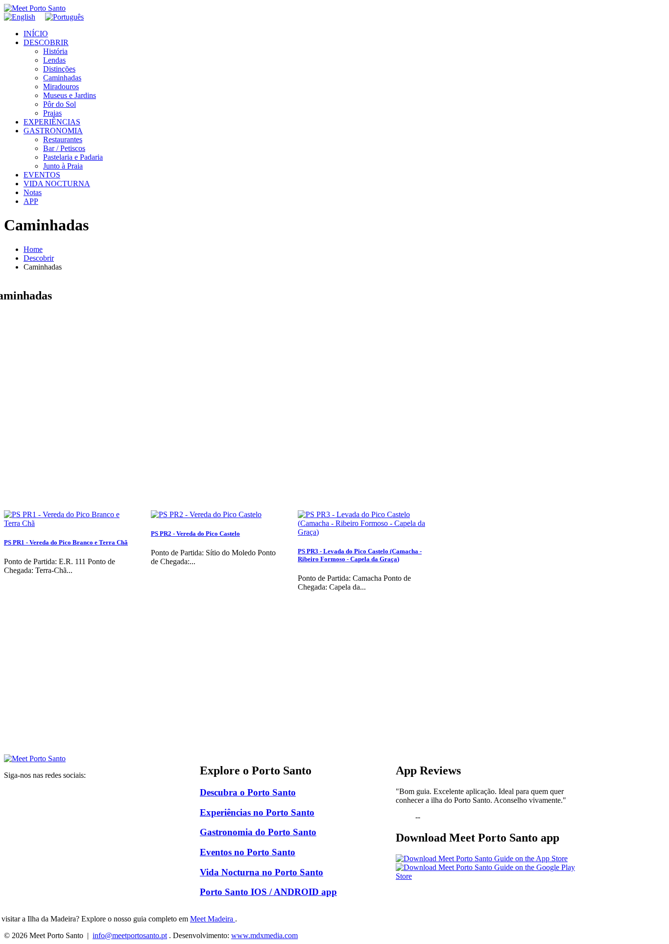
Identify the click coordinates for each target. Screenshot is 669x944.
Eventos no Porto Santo (247, 852)
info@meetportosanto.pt (130, 935)
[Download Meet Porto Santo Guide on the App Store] (482, 858)
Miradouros (61, 86)
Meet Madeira (212, 919)
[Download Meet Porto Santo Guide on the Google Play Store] (486, 876)
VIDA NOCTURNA (57, 183)
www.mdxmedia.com (264, 935)
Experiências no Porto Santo (257, 812)
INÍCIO (36, 33)
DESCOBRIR (46, 42)
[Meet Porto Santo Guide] (35, 758)
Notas (33, 192)
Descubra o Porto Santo (248, 792)
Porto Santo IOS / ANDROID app (268, 892)
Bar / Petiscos (64, 148)
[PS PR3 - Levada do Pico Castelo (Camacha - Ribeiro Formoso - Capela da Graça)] (364, 532)
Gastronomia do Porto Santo (258, 832)
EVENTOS (42, 175)
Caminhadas (62, 78)
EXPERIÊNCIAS (52, 122)
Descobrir (39, 258)
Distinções (59, 69)
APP (31, 201)
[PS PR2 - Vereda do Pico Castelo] (206, 514)
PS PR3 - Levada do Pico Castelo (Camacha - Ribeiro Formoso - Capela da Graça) (360, 555)
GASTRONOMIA (53, 130)
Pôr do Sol (59, 104)
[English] (19, 17)
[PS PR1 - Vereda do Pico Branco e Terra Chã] (70, 523)
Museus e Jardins (69, 95)
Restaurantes (62, 139)
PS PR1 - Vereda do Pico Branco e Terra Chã (66, 542)
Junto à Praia (63, 166)
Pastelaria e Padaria (73, 157)
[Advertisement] (290, 685)
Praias (52, 113)
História (55, 51)
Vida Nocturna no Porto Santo (261, 872)
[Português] (64, 17)
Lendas (54, 60)
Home (33, 249)
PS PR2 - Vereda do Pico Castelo (195, 533)
